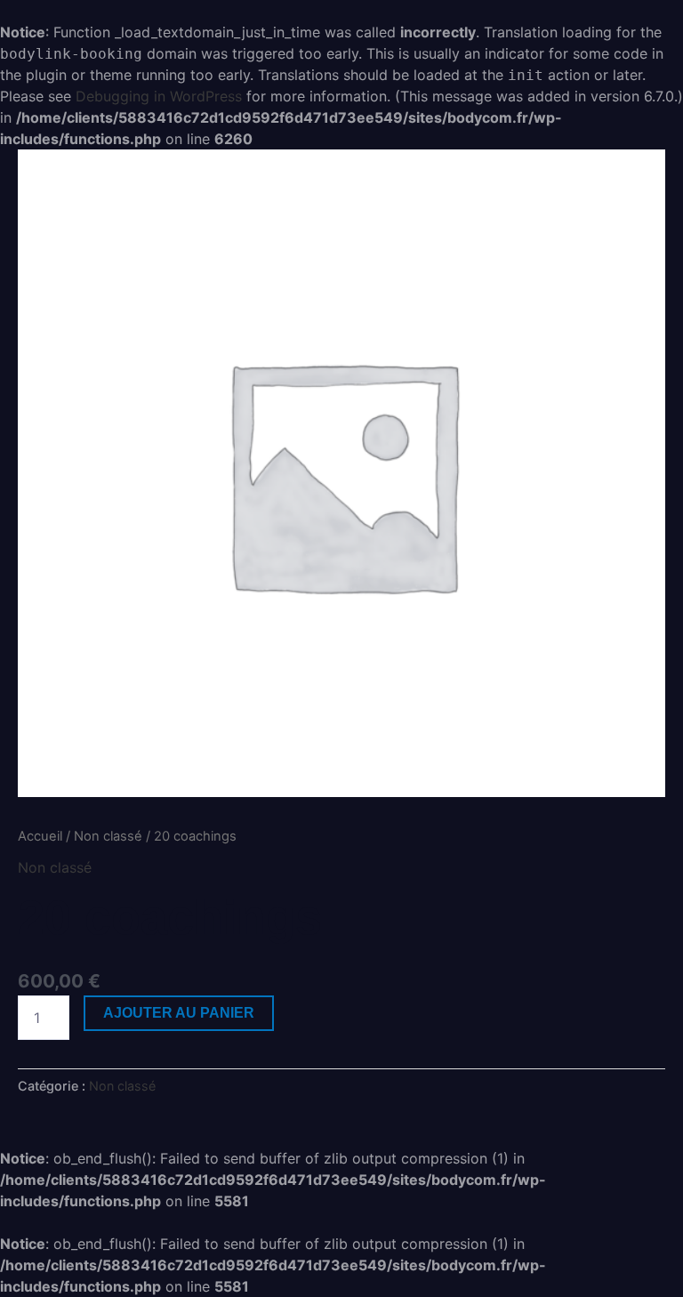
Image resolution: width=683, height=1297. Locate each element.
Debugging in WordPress (159, 96)
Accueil (40, 836)
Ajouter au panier (178, 1012)
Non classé (108, 836)
